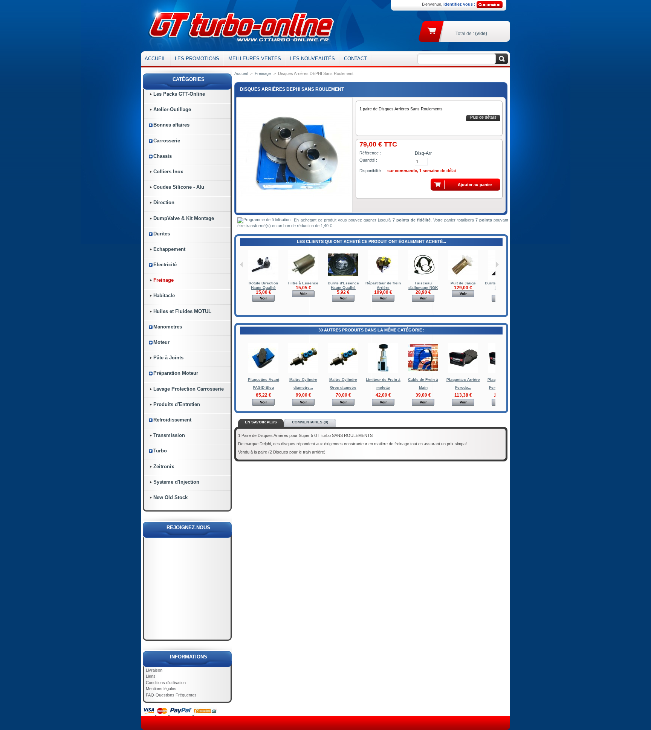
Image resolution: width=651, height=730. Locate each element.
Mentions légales (161, 688)
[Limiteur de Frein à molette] (383, 372)
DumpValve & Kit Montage (183, 218)
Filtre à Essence (303, 283)
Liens (151, 676)
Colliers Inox (168, 171)
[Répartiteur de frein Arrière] (383, 278)
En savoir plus (261, 422)
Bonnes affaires (171, 125)
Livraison (154, 670)
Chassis (162, 156)
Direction (163, 202)
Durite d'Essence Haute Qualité (343, 285)
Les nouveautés (312, 58)
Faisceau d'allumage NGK (423, 285)
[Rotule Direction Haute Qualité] (263, 278)
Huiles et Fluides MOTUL (182, 311)
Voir (263, 298)
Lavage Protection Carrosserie (188, 389)
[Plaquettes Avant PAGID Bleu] (263, 372)
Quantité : (368, 160)
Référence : (370, 153)
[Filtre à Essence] (303, 278)
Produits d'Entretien (176, 404)
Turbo (160, 451)
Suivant (497, 264)
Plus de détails (483, 117)
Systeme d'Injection (176, 482)
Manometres (167, 327)
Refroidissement (172, 420)
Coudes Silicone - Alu (178, 187)
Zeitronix (163, 466)
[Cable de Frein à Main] (423, 372)
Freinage (163, 280)
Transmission (169, 435)
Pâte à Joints (168, 357)
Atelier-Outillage (172, 109)
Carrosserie (166, 141)
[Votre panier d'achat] (432, 30)
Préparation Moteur (175, 373)
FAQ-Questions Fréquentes (171, 695)
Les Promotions (197, 58)
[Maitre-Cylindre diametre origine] (303, 372)
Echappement (169, 249)
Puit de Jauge (463, 283)
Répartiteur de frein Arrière (383, 285)
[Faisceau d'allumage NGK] (423, 278)
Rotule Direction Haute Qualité (263, 285)
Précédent (241, 264)
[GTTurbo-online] (240, 25)
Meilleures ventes (254, 58)
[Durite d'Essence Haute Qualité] (343, 278)
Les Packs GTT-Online (179, 94)
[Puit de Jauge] (463, 278)
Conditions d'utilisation (166, 682)
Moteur (161, 342)
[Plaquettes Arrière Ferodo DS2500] (463, 372)
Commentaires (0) (310, 422)
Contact (355, 58)
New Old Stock (170, 497)
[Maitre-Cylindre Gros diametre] (343, 372)
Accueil (155, 58)
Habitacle (164, 295)
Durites (161, 234)
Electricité (165, 264)
